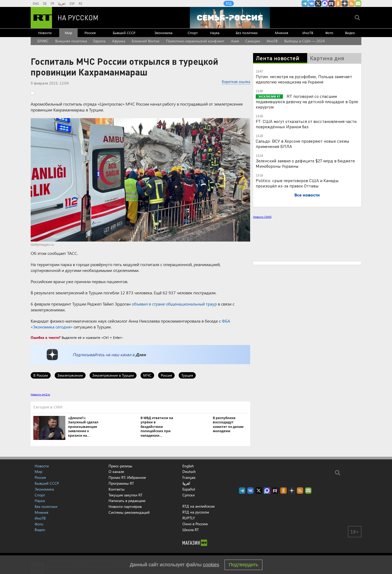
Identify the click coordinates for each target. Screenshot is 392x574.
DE (45, 3)
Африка (118, 40)
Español (188, 489)
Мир (68, 32)
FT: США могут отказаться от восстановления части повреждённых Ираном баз (306, 123)
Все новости (307, 195)
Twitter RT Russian (318, 3)
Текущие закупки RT (125, 494)
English (188, 466)
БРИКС (43, 40)
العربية (62, 3)
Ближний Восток (145, 40)
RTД (228, 3)
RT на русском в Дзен (345, 3)
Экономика (163, 32)
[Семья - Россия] (230, 17)
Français (188, 477)
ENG (36, 3)
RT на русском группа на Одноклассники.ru (338, 3)
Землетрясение (70, 375)
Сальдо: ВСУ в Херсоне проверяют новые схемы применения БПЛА (302, 143)
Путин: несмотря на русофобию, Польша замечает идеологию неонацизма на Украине (304, 79)
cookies (211, 564)
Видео (350, 32)
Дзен (140, 354)
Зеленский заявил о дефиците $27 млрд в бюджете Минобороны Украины (305, 163)
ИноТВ (307, 32)
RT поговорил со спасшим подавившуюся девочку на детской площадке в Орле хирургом (307, 101)
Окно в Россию (195, 523)
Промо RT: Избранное (127, 477)
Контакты (117, 489)
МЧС (147, 375)
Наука (214, 32)
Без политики (247, 32)
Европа (99, 40)
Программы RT (121, 483)
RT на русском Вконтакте (311, 3)
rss (351, 3)
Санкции (252, 40)
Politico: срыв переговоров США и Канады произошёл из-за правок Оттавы (297, 183)
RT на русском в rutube (331, 3)
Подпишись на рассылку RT (358, 3)
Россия (90, 32)
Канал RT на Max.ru (325, 3)
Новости (45, 32)
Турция (187, 375)
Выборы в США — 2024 (304, 40)
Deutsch (189, 471)
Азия (235, 40)
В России (40, 375)
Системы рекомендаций (129, 512)
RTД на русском (195, 512)
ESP (72, 3)
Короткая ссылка (236, 81)
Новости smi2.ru (40, 394)
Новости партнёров (125, 506)
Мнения (281, 32)
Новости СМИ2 (262, 217)
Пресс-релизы (120, 465)
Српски (188, 495)
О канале (116, 471)
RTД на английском (198, 506)
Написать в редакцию (127, 500)
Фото (329, 32)
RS (80, 3)
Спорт (193, 32)
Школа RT (190, 529)
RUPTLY (188, 517)
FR (52, 3)
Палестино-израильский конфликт (195, 40)
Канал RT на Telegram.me (305, 3)
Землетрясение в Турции (113, 375)
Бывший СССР (124, 32)
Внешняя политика (71, 40)
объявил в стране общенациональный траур (174, 304)
